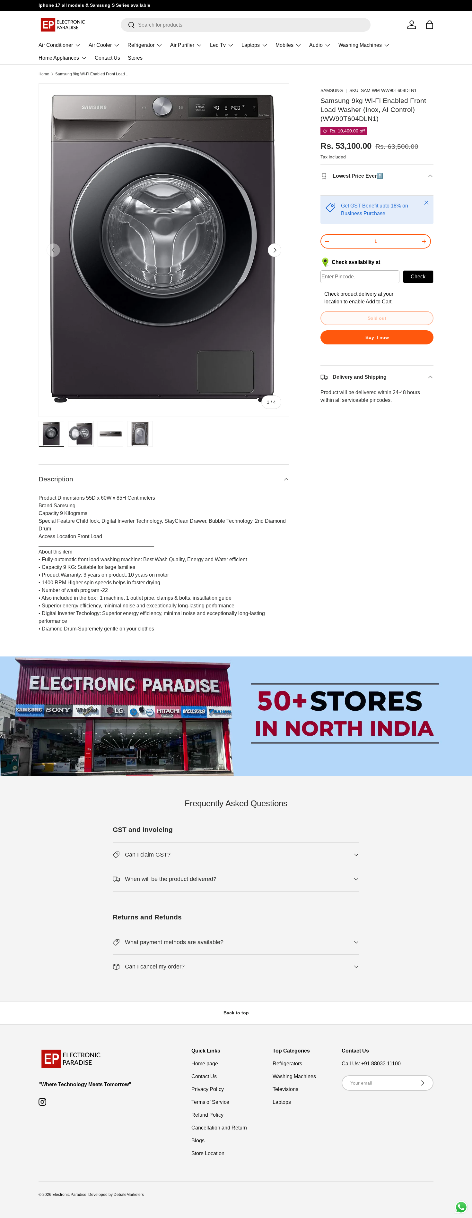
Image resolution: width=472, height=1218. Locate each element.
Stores (135, 58)
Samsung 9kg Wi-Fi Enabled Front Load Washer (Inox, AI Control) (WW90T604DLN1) (93, 74)
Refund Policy (207, 1115)
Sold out (377, 318)
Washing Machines (360, 45)
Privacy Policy (207, 1089)
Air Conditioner (56, 45)
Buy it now (377, 337)
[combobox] (246, 25)
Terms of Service (210, 1102)
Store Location (207, 1153)
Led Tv (218, 45)
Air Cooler (100, 45)
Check (418, 276)
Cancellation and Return (219, 1127)
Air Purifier (182, 45)
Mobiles (284, 45)
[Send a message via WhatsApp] (461, 1207)
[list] (164, 250)
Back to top (236, 1012)
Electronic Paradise (69, 1194)
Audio (316, 45)
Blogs (198, 1140)
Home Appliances (59, 58)
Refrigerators (287, 1063)
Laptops (250, 45)
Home (44, 74)
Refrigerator (140, 45)
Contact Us (107, 58)
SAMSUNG (331, 90)
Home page (204, 1063)
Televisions (285, 1089)
